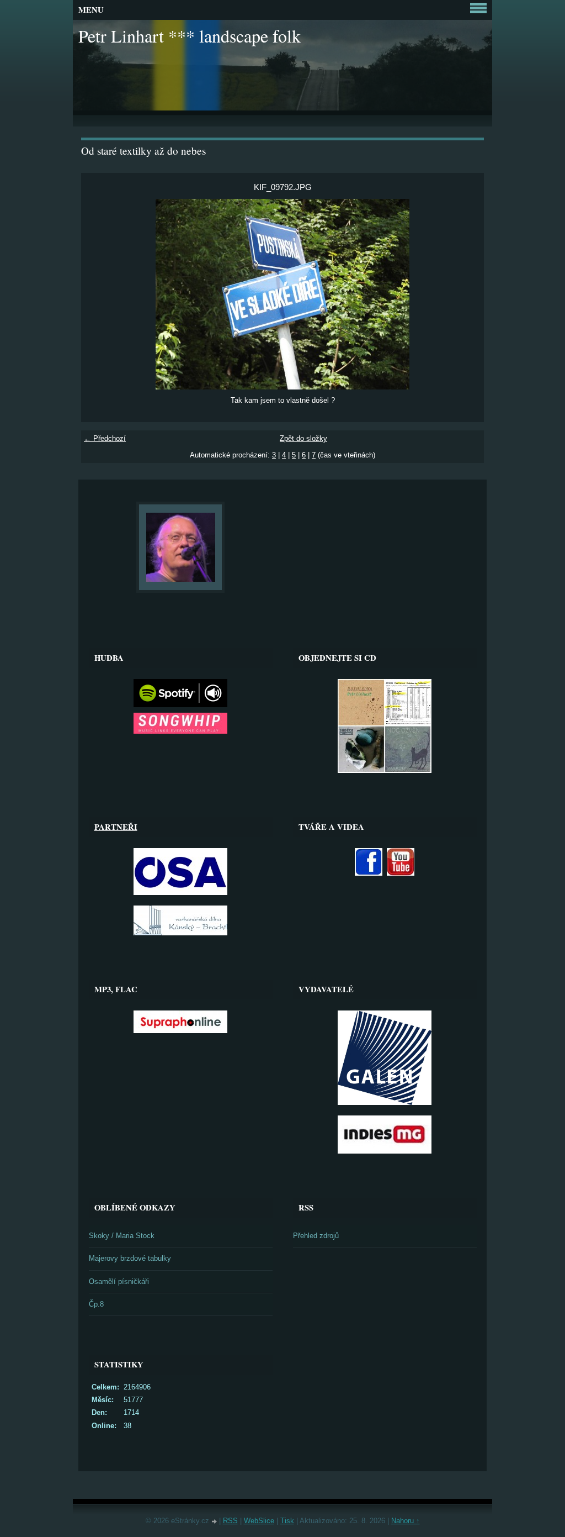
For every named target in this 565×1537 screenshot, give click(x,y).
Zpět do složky (303, 438)
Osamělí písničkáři (119, 1281)
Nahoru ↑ (405, 1521)
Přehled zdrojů (316, 1235)
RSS (230, 1521)
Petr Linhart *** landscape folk (189, 36)
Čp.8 (96, 1304)
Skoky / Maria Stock (121, 1235)
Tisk (287, 1521)
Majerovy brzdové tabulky (130, 1258)
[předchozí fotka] (99, 294)
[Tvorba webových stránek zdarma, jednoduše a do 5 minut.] (215, 1521)
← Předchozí (105, 438)
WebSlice (259, 1521)
